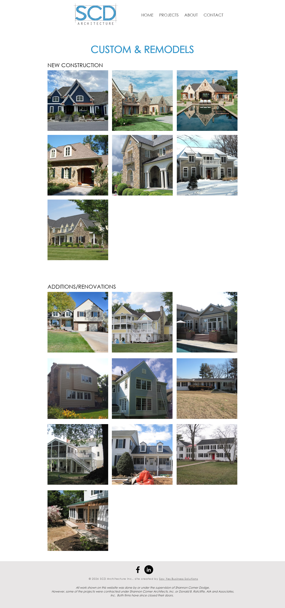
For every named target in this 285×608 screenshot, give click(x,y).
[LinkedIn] (148, 569)
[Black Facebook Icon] (137, 569)
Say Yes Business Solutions (178, 579)
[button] (168, 15)
